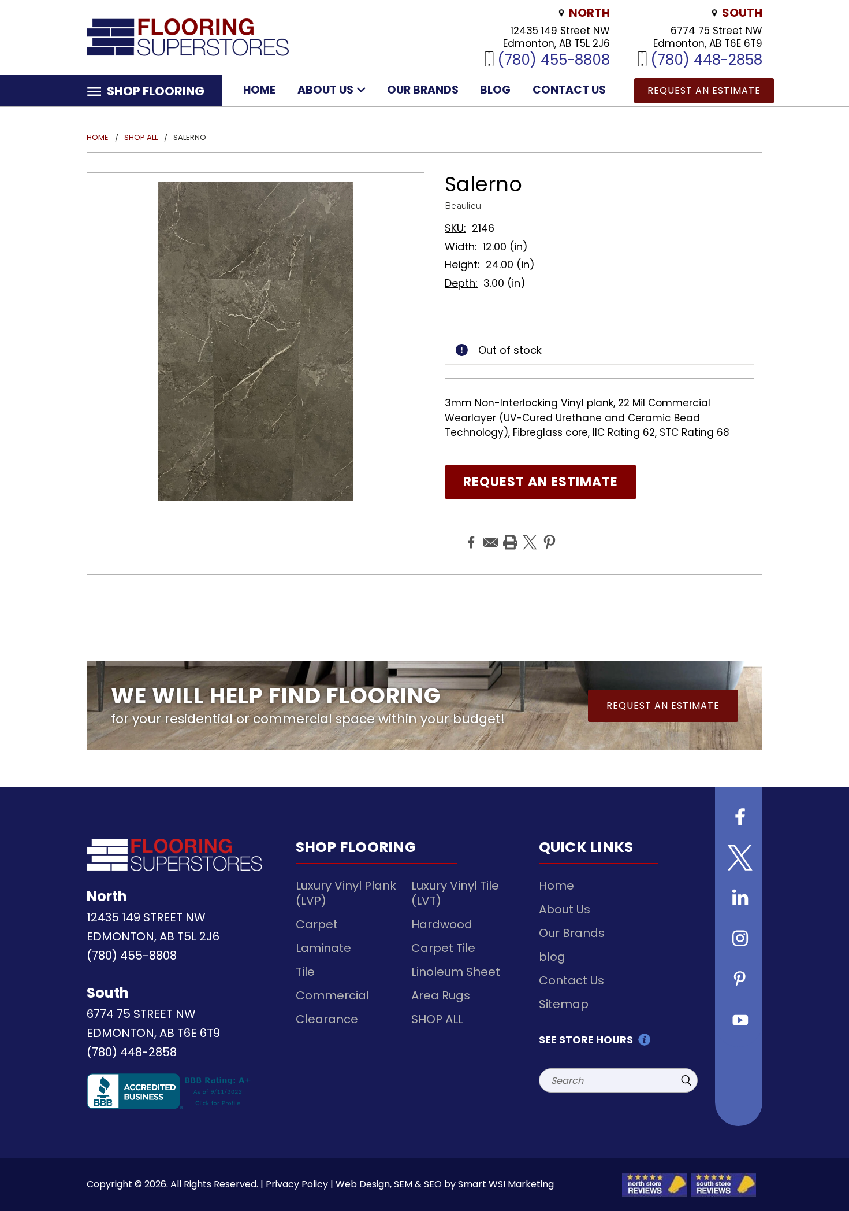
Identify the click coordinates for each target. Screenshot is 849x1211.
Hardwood (441, 924)
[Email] (489, 533)
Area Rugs (440, 995)
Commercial (332, 995)
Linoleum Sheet (455, 972)
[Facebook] (469, 533)
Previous (819, 1175)
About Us (326, 90)
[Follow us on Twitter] (738, 859)
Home (259, 90)
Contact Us (569, 90)
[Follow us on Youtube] (738, 1020)
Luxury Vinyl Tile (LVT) (455, 893)
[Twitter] (528, 533)
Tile (305, 972)
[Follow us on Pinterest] (738, 980)
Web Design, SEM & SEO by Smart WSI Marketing (445, 1184)
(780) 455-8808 (553, 59)
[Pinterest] (548, 533)
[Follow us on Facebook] (738, 818)
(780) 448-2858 (706, 59)
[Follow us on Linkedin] (738, 899)
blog (495, 90)
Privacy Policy (297, 1184)
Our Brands (423, 90)
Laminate (323, 948)
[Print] (509, 533)
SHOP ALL (437, 1019)
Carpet (317, 924)
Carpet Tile (443, 948)
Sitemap (564, 1004)
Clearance (327, 1019)
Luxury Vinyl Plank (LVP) (346, 893)
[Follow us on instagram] (738, 939)
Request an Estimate (704, 90)
